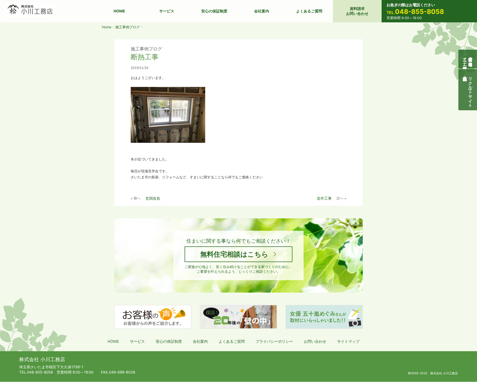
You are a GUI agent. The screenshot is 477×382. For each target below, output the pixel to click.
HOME (119, 11)
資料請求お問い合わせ (357, 11)
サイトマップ (348, 341)
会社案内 (261, 11)
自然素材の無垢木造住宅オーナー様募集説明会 (468, 59)
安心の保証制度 (214, 11)
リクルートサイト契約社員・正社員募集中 (470, 89)
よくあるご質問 (309, 11)
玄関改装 (152, 198)
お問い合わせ (315, 341)
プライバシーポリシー (274, 341)
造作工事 (324, 198)
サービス (166, 11)
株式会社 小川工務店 (42, 359)
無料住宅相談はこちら (234, 254)
